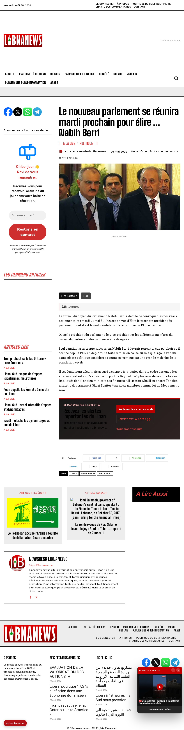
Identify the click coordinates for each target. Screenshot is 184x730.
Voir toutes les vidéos (160, 709)
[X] (36, 596)
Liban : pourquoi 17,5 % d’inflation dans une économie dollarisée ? (69, 691)
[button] (176, 78)
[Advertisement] (92, 36)
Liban (74, 473)
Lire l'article (69, 296)
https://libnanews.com (41, 565)
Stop (86, 296)
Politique (86, 143)
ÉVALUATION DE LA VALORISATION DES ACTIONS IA (67, 672)
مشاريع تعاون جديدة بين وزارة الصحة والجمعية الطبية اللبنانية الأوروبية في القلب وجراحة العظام (114, 676)
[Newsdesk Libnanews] (61, 151)
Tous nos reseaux (129, 429)
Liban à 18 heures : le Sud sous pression (113, 697)
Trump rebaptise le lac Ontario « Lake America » (69, 709)
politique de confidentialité (30, 249)
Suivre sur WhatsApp (135, 419)
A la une (9, 368)
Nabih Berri (88, 473)
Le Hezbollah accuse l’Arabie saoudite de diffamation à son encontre (33, 535)
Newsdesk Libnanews (91, 151)
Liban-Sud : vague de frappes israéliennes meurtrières (23, 376)
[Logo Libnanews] (23, 40)
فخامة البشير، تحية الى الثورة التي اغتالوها (113, 712)
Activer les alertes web (136, 409)
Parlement (105, 473)
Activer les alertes (15, 723)
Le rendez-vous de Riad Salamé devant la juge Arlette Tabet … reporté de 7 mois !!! (95, 528)
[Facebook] (30, 596)
